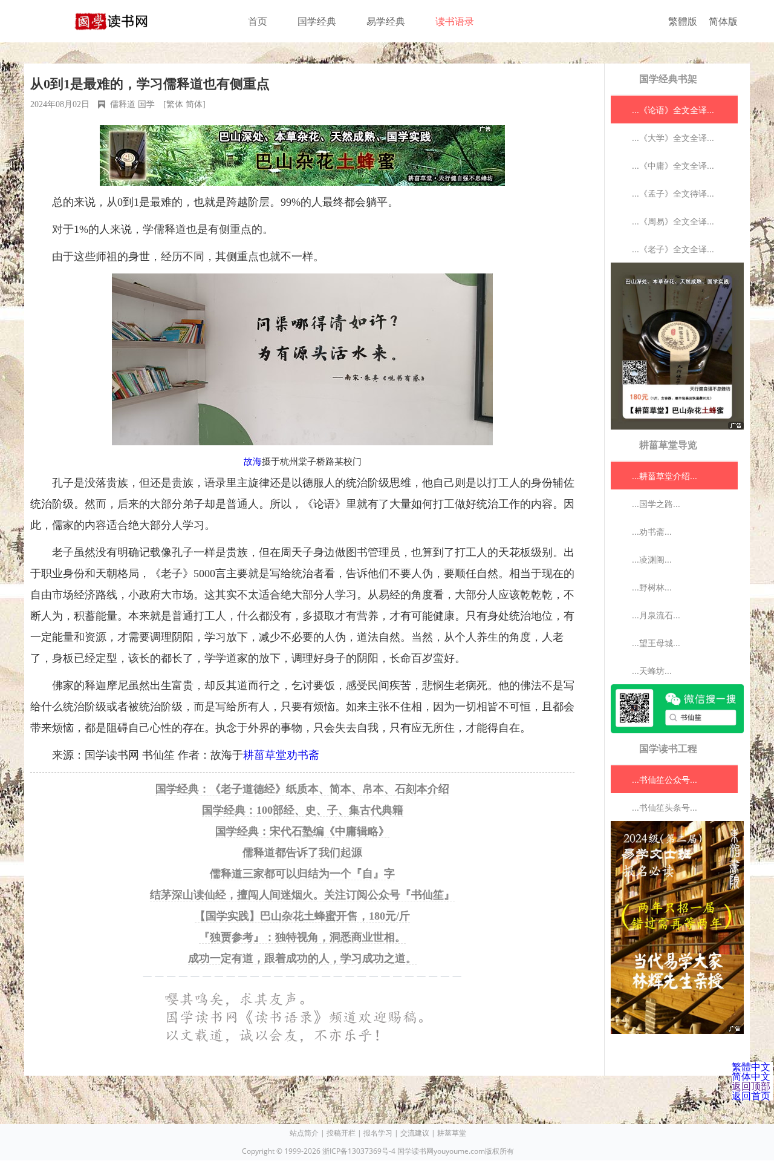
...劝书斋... (652, 531)
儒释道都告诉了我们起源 (302, 852)
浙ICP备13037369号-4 (358, 1151)
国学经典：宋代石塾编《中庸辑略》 (302, 831)
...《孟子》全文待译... (673, 193)
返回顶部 (751, 1086)
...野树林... (652, 587)
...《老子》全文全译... (673, 249)
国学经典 (317, 21)
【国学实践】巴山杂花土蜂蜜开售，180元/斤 (302, 916)
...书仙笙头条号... (664, 807)
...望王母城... (656, 643)
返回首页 (751, 1095)
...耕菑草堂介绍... (664, 476)
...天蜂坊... (652, 670)
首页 (257, 21)
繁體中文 (751, 1066)
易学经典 (385, 21)
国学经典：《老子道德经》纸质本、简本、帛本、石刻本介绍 (302, 789)
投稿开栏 (341, 1133)
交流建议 (414, 1133)
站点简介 (304, 1133)
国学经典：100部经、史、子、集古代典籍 (302, 810)
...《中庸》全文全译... (673, 165)
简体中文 (751, 1076)
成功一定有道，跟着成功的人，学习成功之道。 (302, 958)
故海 (253, 461)
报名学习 (377, 1133)
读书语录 (454, 21)
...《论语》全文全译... (673, 110)
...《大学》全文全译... (673, 137)
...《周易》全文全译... (673, 221)
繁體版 (682, 21)
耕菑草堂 (265, 755)
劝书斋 (303, 755)
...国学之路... (656, 503)
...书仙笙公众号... (664, 779)
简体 (194, 104)
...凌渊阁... (652, 559)
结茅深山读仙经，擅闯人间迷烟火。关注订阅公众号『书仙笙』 (302, 895)
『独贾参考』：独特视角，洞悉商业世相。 (302, 937)
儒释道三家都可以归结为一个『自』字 (302, 874)
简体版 (723, 21)
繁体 (174, 104)
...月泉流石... (656, 615)
